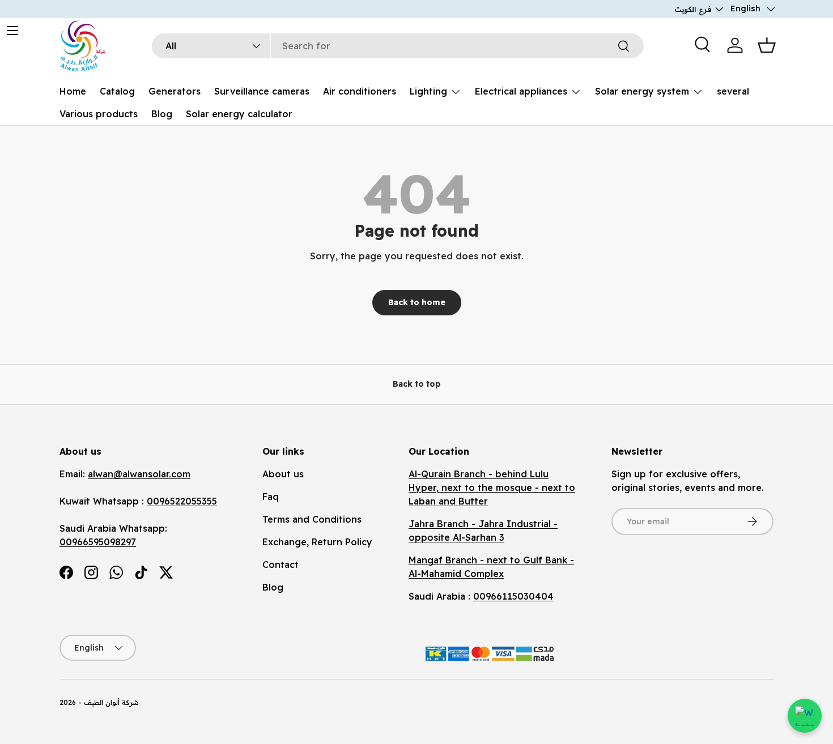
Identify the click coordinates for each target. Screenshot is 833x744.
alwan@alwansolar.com (139, 474)
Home (73, 91)
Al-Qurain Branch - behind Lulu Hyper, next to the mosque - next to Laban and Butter (492, 487)
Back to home (416, 302)
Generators (174, 91)
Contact (280, 564)
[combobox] (398, 45)
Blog (161, 113)
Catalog (117, 91)
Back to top (417, 384)
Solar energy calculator (239, 113)
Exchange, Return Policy (317, 542)
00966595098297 (98, 542)
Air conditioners (359, 91)
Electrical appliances (521, 91)
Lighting (428, 91)
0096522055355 (182, 501)
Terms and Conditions (312, 519)
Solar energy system (642, 91)
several (733, 91)
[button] (766, 45)
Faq (270, 496)
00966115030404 (513, 596)
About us (283, 474)
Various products (99, 113)
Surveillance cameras (261, 91)
